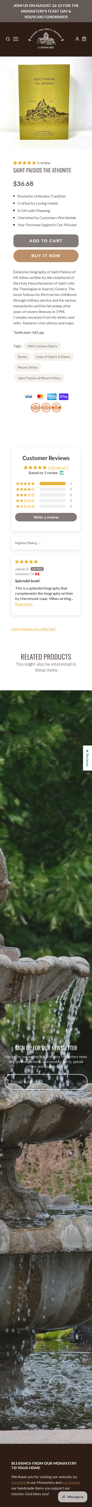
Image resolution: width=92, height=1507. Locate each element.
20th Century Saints (42, 346)
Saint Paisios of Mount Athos (39, 378)
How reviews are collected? (33, 628)
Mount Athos (28, 367)
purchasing (71, 1482)
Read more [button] (24, 604)
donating (18, 1482)
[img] (26, 561)
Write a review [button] (46, 517)
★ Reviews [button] (87, 758)
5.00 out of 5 (58, 467)
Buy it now (46, 255)
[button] (25, 162)
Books (22, 357)
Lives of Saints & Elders (53, 357)
